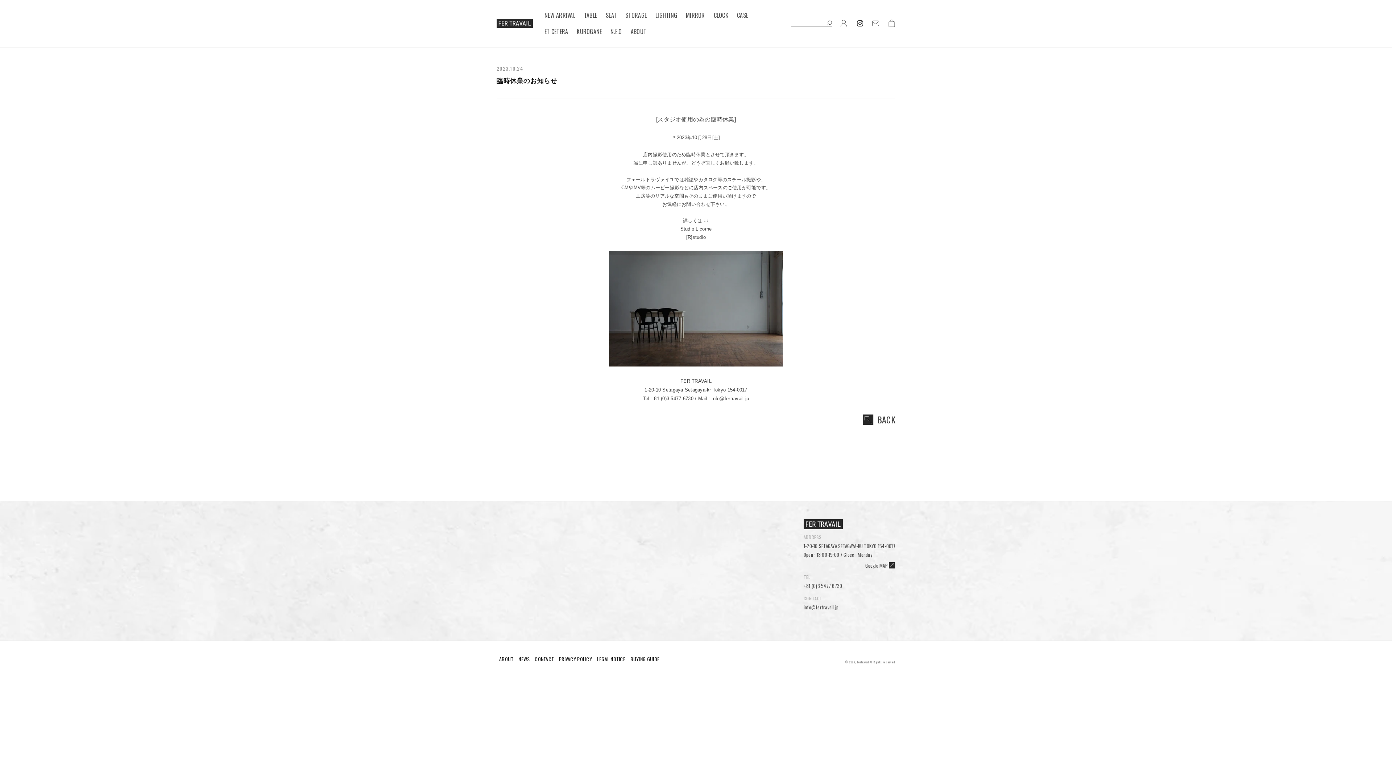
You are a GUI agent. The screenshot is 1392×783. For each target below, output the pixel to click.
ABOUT (506, 659)
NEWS (524, 659)
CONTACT (544, 659)
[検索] (829, 23)
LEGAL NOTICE (611, 659)
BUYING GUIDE (644, 659)
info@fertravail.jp (821, 607)
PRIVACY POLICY (575, 659)
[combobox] (811, 23)
